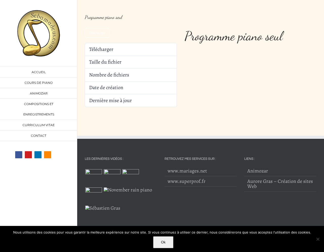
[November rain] (127, 190)
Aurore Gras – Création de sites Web (280, 184)
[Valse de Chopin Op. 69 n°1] (93, 177)
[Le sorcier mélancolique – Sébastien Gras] (130, 177)
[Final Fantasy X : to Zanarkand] (102, 208)
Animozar (257, 170)
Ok (163, 242)
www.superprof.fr (187, 181)
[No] (317, 239)
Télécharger (97, 32)
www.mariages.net (187, 170)
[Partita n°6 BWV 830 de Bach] (112, 177)
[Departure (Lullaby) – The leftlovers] (93, 196)
